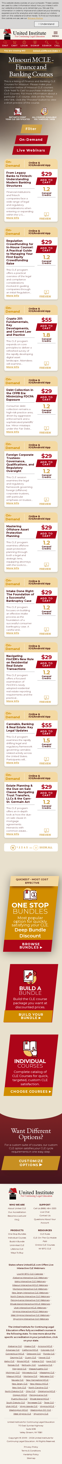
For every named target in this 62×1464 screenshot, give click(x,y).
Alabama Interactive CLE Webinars (30, 1277)
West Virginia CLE (22, 1413)
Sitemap (31, 1458)
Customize (31, 1163)
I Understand (46, 24)
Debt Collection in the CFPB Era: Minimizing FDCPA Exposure (20, 394)
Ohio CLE (30, 1391)
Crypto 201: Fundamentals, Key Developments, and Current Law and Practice (18, 326)
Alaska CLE (29, 1346)
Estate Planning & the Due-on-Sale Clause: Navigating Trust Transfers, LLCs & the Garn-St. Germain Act (20, 793)
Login (24, 45)
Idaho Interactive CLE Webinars (30, 1281)
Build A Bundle (17, 1241)
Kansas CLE (13, 1365)
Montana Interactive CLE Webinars (30, 1289)
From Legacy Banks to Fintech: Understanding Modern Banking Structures (19, 179)
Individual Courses (17, 1237)
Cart (14, 45)
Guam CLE (30, 1357)
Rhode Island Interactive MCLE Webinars (30, 1304)
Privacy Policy (35, 18)
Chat (5, 45)
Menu (55, 36)
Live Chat (45, 1212)
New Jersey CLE (20, 1383)
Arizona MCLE (45, 1346)
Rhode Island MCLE (39, 1398)
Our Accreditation (17, 1212)
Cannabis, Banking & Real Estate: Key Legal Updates (20, 727)
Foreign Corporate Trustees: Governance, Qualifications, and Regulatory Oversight (20, 463)
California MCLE (30, 1350)
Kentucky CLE (29, 1365)
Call (57, 45)
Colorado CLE (47, 1350)
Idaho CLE (9, 1361)
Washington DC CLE (40, 1410)
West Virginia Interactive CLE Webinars (30, 1315)
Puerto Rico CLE (19, 1398)
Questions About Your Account (45, 1221)
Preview (45, 218)
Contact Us (44, 1215)
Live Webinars (31, 150)
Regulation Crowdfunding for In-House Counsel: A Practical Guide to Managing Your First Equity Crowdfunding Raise (19, 252)
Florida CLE (49, 1353)
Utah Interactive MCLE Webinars (30, 1307)
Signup (35, 45)
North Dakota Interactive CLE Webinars (30, 1296)
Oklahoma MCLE (46, 1391)
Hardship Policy (31, 1454)
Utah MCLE (11, 1406)
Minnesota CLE (29, 1372)
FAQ (17, 1219)
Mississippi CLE (47, 1372)
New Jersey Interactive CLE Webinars (30, 1292)
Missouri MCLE (14, 1376)
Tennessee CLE (34, 1402)
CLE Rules (45, 1234)
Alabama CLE (15, 1346)
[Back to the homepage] (24, 34)
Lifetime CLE (17, 1249)
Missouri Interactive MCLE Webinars (30, 1285)
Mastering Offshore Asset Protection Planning (17, 531)
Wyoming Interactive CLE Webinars (31, 1319)
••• (30, 847)
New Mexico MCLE (39, 1383)
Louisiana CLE (45, 1365)
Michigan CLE (13, 1372)
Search (46, 45)
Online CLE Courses (45, 1245)
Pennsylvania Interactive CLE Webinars (30, 1300)
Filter (31, 129)
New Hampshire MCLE (37, 1380)
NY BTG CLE (45, 1248)
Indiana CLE (38, 1361)
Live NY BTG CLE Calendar (30, 1274)
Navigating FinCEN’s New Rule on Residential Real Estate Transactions (20, 662)
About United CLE (17, 1208)
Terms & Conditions (31, 1450)
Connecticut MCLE (15, 1353)
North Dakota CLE (14, 1391)
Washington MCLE (18, 1410)
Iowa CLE (51, 1361)
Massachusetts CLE (38, 1368)
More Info (12, 217)
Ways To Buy (17, 1252)
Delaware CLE (34, 1353)
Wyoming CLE (41, 1413)
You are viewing (14, 50)
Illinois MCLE (23, 1361)
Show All (45, 847)
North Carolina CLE (38, 1387)
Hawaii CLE (44, 1357)
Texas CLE (49, 1402)
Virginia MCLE (47, 1406)
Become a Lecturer (17, 1216)
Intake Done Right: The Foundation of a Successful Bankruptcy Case (20, 596)
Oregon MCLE (20, 1395)
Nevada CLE (18, 1380)
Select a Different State (45, 50)
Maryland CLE (19, 1368)
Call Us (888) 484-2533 (44, 1208)
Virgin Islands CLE (29, 1406)
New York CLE (19, 1387)
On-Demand (31, 140)
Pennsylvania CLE (38, 1395)
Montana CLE (30, 1376)
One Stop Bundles (17, 1234)
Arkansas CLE (13, 1350)
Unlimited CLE (17, 1245)
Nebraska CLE (47, 1376)
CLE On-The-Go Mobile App (44, 1239)
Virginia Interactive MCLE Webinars (30, 1311)
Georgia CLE (16, 1357)
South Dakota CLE (15, 1402)
